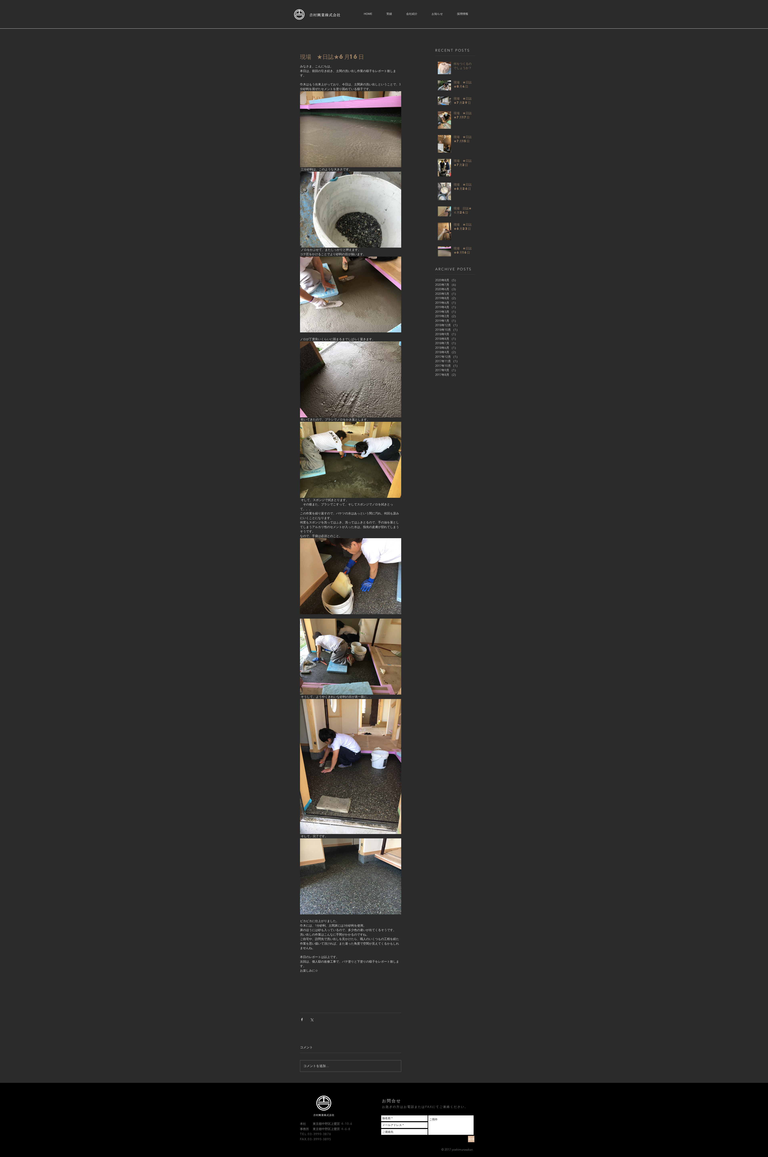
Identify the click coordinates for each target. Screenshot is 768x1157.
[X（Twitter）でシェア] (312, 1019)
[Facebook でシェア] (302, 1019)
